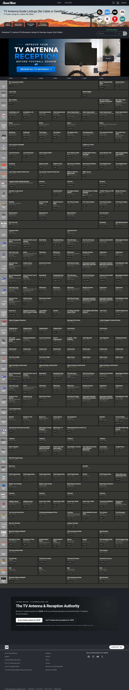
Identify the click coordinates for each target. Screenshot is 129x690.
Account (123, 3)
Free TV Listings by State (12, 666)
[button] (59, 3)
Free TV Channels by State (12, 663)
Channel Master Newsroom (13, 660)
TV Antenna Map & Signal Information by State (18, 670)
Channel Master (12, 689)
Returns (48, 656)
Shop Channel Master (11, 653)
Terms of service (48, 689)
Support (7, 656)
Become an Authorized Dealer (54, 666)
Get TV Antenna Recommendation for (60, 620)
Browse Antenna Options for (29, 620)
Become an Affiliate (51, 670)
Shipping (48, 653)
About (47, 660)
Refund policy (31, 689)
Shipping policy (57, 689)
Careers (48, 663)
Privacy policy (39, 689)
